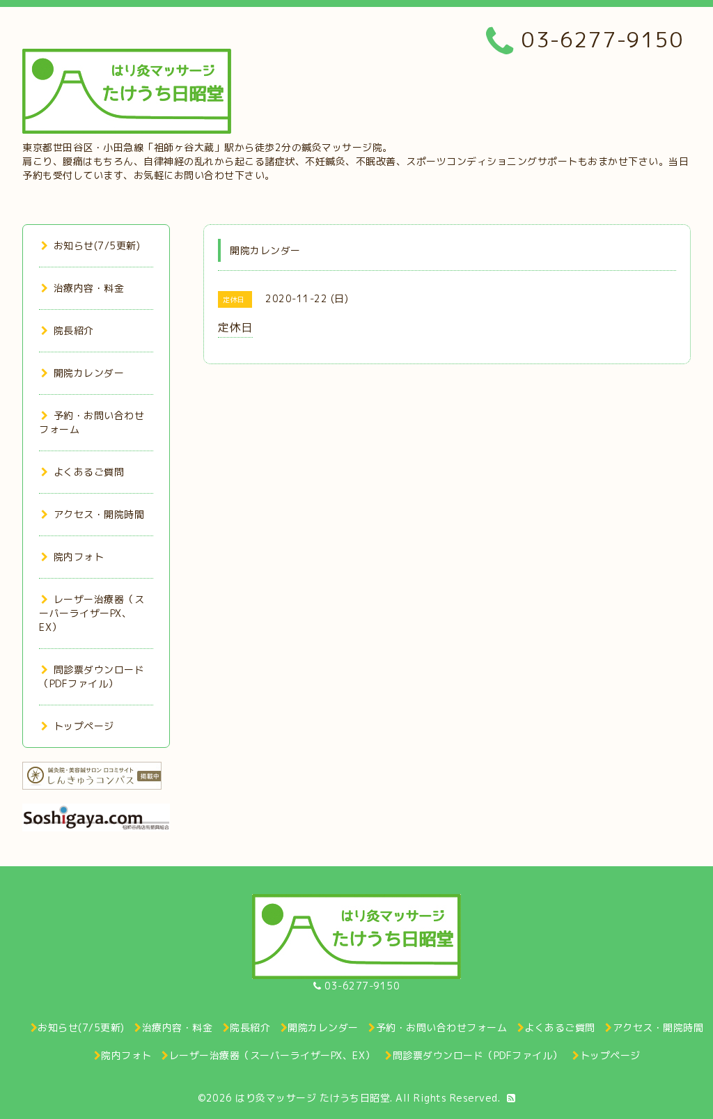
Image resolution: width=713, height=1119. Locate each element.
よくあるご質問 (89, 471)
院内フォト (79, 556)
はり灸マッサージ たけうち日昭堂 (312, 1097)
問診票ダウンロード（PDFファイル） (91, 676)
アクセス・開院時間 (99, 514)
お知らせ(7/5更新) (97, 245)
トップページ (84, 726)
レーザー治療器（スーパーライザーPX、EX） (91, 613)
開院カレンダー (89, 372)
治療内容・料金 (89, 288)
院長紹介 (74, 330)
